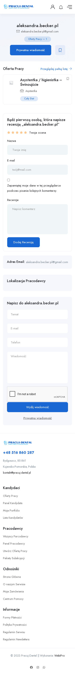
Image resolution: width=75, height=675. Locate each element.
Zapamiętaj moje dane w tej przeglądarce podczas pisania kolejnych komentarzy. (34, 188)
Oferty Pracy (10, 496)
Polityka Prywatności (15, 625)
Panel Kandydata (12, 503)
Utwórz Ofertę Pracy (15, 551)
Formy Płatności (12, 617)
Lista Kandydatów (13, 518)
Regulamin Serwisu (14, 632)
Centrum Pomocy (13, 599)
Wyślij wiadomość (37, 407)
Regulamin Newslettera (16, 639)
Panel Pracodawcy (14, 544)
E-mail (11, 160)
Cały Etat (29, 98)
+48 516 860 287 (18, 452)
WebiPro (59, 656)
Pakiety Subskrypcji (14, 558)
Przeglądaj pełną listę (55, 69)
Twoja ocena (37, 132)
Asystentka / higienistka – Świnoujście (41, 82)
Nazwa (11, 141)
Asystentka (31, 91)
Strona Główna (12, 577)
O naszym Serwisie (14, 584)
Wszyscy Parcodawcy (15, 536)
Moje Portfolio (11, 511)
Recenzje (13, 200)
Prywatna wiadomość (30, 50)
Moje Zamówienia (13, 591)
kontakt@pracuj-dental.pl (17, 473)
